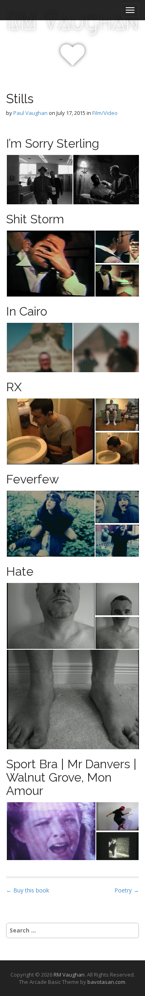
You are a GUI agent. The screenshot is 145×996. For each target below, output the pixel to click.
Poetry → (126, 890)
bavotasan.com (106, 981)
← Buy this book (27, 890)
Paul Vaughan (30, 113)
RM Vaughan (72, 21)
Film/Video (105, 113)
